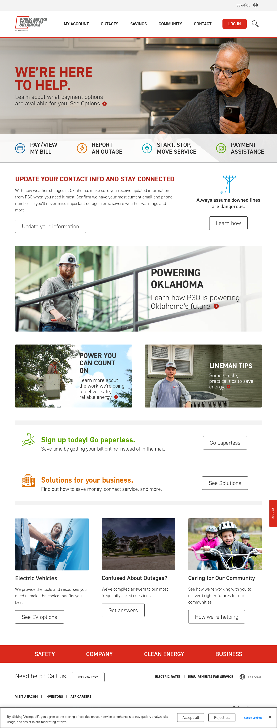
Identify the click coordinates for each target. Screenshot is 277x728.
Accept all (190, 717)
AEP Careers (81, 696)
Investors (54, 696)
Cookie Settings (253, 717)
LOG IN (234, 24)
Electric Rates (167, 676)
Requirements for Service (210, 676)
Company (99, 654)
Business (228, 654)
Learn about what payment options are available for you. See (59, 100)
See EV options (39, 617)
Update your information (50, 226)
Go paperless (225, 442)
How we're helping (216, 616)
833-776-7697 (88, 677)
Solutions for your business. (87, 480)
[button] (76, 24)
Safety (45, 654)
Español (243, 5)
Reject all (222, 717)
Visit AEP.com (26, 696)
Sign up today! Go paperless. (88, 440)
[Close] (270, 717)
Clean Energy (164, 654)
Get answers (123, 610)
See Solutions (225, 483)
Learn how (228, 223)
